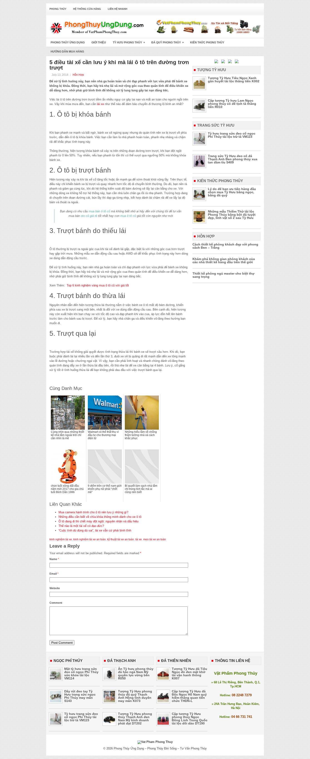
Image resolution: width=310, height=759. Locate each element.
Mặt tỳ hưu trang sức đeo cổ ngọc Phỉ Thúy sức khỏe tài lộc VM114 (81, 673)
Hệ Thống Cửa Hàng (87, 9)
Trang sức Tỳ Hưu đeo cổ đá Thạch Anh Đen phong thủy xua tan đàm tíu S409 (232, 159)
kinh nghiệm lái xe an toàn (89, 539)
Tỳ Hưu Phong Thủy (129, 42)
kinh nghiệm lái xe (60, 539)
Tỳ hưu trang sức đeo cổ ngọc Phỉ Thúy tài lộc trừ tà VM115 (231, 135)
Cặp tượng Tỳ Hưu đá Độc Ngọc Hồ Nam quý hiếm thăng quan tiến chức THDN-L (189, 696)
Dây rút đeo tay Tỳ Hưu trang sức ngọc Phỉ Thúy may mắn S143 (80, 696)
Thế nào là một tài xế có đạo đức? (81, 526)
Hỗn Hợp (78, 74)
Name (54, 559)
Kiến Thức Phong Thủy (207, 42)
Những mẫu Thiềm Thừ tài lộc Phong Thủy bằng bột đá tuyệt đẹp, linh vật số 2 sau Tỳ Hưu (232, 215)
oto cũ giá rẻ (89, 216)
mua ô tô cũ (128, 216)
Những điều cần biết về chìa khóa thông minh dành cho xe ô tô (100, 517)
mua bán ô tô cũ (99, 211)
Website (54, 588)
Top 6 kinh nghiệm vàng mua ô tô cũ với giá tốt (98, 285)
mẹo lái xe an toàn (154, 539)
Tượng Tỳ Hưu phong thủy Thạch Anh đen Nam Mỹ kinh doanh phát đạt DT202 (135, 718)
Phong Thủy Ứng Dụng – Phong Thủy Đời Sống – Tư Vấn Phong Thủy (160, 748)
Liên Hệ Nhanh (117, 9)
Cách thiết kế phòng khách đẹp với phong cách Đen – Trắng (225, 246)
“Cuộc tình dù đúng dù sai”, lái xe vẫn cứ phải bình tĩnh (95, 530)
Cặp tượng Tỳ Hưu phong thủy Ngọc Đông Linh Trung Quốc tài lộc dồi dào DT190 (189, 718)
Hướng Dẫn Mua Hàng (67, 51)
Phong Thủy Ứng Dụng (68, 42)
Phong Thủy (57, 9)
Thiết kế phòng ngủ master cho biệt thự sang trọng (223, 275)
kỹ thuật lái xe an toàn (120, 539)
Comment (55, 602)
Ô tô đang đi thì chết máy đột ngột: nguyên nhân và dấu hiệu (98, 521)
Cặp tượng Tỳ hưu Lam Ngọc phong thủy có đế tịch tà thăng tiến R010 (232, 104)
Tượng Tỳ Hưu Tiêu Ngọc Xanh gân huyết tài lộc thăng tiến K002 (233, 79)
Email (54, 573)
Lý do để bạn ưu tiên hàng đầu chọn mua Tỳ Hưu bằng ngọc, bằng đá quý (232, 192)
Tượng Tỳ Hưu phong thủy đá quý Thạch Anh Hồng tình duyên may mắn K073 (135, 696)
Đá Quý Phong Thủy (167, 42)
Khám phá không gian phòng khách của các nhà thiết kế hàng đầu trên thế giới (223, 260)
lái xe (100, 104)
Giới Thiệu (98, 42)
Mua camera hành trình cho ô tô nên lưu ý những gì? (93, 512)
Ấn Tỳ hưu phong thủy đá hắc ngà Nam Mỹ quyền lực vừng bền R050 (135, 673)
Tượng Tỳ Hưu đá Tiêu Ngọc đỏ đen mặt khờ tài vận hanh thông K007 (189, 673)
